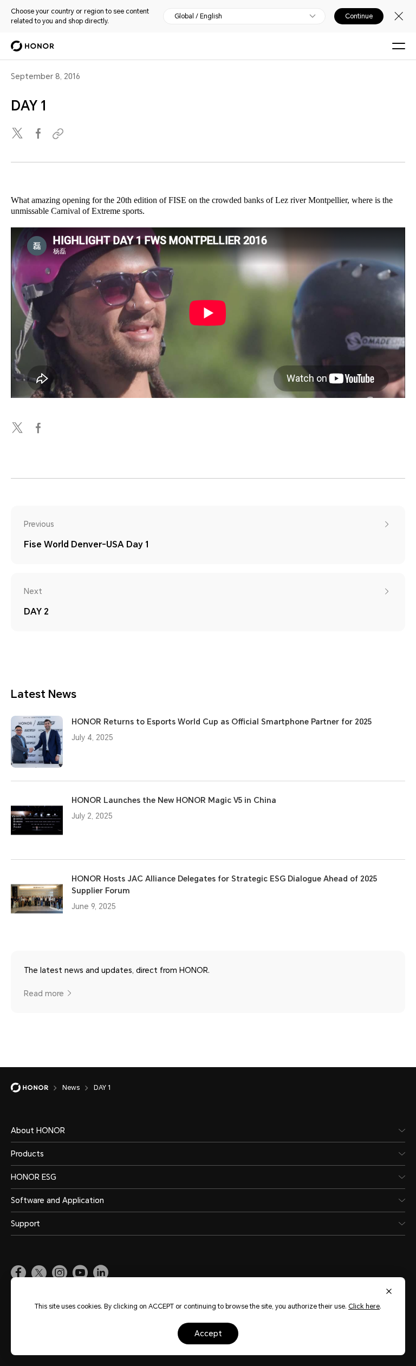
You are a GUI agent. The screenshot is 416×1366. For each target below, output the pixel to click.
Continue (359, 16)
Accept (208, 1333)
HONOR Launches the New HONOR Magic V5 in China (174, 800)
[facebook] (39, 134)
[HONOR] (36, 1087)
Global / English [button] (198, 16)
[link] (18, 1273)
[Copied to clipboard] (59, 134)
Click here (364, 1306)
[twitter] (18, 134)
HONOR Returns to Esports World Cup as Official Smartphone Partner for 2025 (222, 721)
